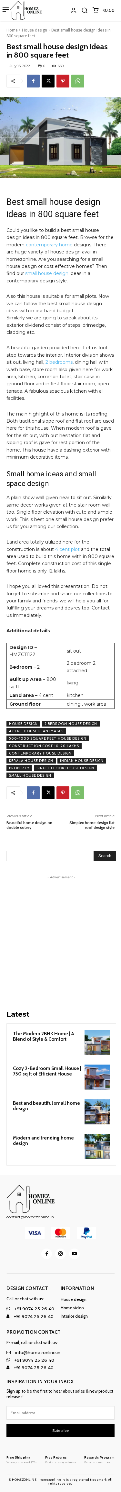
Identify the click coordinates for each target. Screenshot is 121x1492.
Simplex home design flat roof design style (92, 825)
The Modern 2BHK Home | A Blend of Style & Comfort (43, 1036)
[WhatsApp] (77, 81)
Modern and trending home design (43, 1140)
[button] (84, 10)
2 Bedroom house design (71, 723)
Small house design (30, 775)
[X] (48, 81)
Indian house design (82, 760)
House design (34, 30)
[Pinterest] (62, 81)
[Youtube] (74, 1254)
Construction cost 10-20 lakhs (44, 746)
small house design (46, 273)
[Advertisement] (60, 941)
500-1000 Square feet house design (47, 738)
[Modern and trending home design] (97, 1146)
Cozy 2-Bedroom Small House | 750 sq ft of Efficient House (47, 1071)
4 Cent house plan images (36, 731)
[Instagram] (60, 1254)
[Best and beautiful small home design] (97, 1111)
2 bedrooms (59, 362)
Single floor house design (65, 768)
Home (12, 30)
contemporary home (49, 245)
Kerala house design (31, 760)
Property (19, 768)
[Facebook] (33, 81)
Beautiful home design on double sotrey (29, 825)
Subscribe (60, 1430)
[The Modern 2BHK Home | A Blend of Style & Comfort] (97, 1042)
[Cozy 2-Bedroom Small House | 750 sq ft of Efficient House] (97, 1077)
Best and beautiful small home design (46, 1106)
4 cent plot (67, 549)
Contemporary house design (40, 753)
